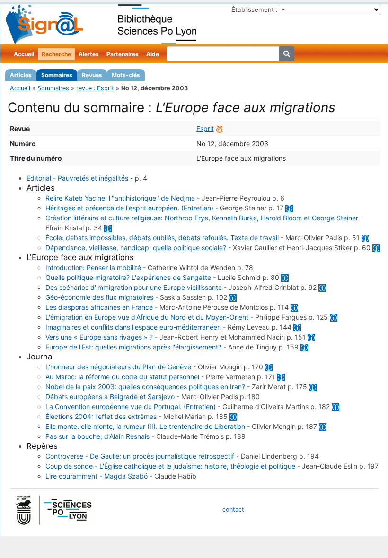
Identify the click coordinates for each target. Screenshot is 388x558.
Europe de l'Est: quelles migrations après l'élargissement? (133, 347)
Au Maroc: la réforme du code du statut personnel (122, 377)
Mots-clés (126, 74)
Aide (152, 54)
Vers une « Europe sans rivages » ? (99, 337)
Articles (21, 74)
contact (233, 509)
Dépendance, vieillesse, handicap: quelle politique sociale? (135, 248)
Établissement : (254, 9)
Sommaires (56, 74)
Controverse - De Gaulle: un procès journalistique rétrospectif (139, 456)
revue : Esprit (95, 88)
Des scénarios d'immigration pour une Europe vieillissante (133, 287)
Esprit (205, 128)
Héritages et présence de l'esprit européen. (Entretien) (129, 208)
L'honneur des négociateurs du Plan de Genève (118, 367)
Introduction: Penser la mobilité (93, 267)
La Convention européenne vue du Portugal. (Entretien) (130, 406)
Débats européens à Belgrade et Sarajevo (110, 396)
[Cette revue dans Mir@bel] (219, 128)
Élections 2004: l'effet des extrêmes (101, 416)
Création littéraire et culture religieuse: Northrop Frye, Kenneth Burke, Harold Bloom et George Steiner (201, 218)
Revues (92, 74)
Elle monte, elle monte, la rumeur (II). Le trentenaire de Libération (145, 426)
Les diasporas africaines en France (99, 307)
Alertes (89, 54)
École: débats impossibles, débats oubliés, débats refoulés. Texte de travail (162, 238)
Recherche (56, 54)
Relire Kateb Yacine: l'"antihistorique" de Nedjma (120, 198)
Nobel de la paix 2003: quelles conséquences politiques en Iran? (145, 387)
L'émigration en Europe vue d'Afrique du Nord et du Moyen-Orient (146, 317)
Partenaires (122, 54)
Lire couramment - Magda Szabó (96, 476)
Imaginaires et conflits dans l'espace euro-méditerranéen (133, 327)
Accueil (24, 54)
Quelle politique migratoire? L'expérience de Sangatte (128, 277)
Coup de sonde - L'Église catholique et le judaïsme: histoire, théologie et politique (170, 466)
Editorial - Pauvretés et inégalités (77, 178)
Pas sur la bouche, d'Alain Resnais (97, 436)
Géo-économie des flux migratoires (99, 297)
